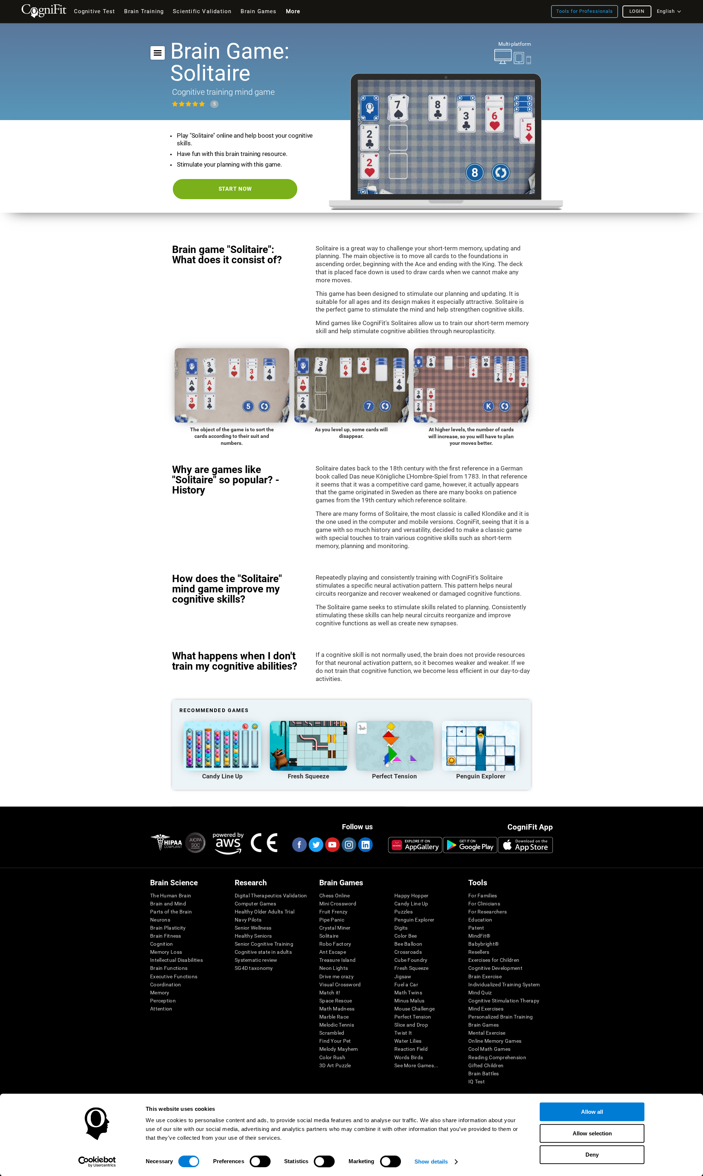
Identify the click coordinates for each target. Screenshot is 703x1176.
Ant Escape (332, 952)
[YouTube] (332, 844)
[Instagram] (348, 844)
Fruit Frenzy (333, 912)
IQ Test (476, 1081)
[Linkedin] (365, 844)
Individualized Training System (504, 984)
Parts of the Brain (171, 912)
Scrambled (332, 1033)
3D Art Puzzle (335, 1065)
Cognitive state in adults (263, 952)
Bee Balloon (408, 944)
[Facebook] (299, 844)
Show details (431, 1161)
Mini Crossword (337, 904)
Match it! (330, 992)
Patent (476, 928)
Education (480, 920)
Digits (401, 928)
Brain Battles (483, 1073)
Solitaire (329, 936)
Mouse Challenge (414, 1009)
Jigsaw (403, 976)
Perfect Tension (412, 1017)
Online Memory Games (494, 1041)
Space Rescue (335, 1001)
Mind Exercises (485, 1009)
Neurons (160, 920)
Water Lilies (407, 1041)
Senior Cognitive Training (264, 944)
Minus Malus (409, 1001)
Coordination (165, 984)
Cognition (161, 944)
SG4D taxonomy (254, 968)
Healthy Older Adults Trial (264, 912)
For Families (482, 895)
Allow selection (592, 1133)
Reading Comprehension (497, 1057)
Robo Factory (335, 944)
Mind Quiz (480, 992)
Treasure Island (337, 960)
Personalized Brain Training (500, 1017)
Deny (592, 1154)
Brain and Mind (168, 904)
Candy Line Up (411, 904)
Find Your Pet (335, 1041)
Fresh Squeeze (411, 968)
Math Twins (408, 992)
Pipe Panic (331, 920)
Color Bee (405, 936)
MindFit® (479, 936)
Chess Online (334, 895)
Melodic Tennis (336, 1025)
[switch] (260, 1161)
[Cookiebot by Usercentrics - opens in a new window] (97, 1161)
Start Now (235, 189)
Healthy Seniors (253, 936)
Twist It (403, 1033)
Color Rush (332, 1057)
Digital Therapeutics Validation (271, 895)
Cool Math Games (489, 1049)
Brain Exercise (485, 976)
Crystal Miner (335, 928)
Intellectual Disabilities (176, 960)
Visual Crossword (340, 984)
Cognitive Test (94, 11)
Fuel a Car (406, 984)
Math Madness (336, 1009)
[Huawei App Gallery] (415, 845)
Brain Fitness (165, 936)
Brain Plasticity (168, 928)
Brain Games (483, 1025)
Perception (163, 1001)
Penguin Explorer (414, 920)
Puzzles (403, 912)
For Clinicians (484, 904)
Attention (161, 1009)
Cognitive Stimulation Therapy (503, 1001)
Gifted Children (485, 1065)
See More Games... (416, 1065)
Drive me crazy (336, 976)
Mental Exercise (486, 1033)
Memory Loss (166, 952)
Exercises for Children (493, 960)
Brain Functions (168, 968)
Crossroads (408, 952)
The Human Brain (170, 895)
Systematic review (256, 960)
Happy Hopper (411, 895)
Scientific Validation (202, 11)
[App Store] (525, 845)
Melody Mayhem (338, 1049)
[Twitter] (315, 844)
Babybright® (483, 944)
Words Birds (408, 1057)
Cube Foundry (410, 960)
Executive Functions (173, 976)
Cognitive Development (495, 968)
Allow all (592, 1112)
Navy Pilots (248, 920)
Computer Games (255, 904)
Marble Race (334, 1017)
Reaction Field (411, 1049)
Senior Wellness (253, 928)
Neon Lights (333, 968)
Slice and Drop (411, 1025)
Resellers (479, 952)
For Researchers (487, 912)
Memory (160, 992)
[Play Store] (470, 845)
